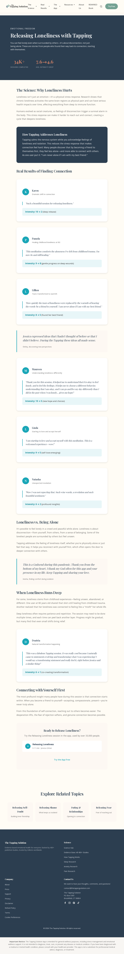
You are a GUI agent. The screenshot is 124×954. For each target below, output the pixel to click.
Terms (7, 913)
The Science (32, 6)
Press (7, 889)
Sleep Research (70, 862)
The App (57, 6)
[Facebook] (65, 903)
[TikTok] (78, 903)
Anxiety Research (70, 866)
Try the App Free (62, 759)
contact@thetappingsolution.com (77, 888)
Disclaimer (9, 903)
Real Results (45, 6)
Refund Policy (10, 908)
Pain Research (69, 871)
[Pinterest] (74, 903)
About (7, 884)
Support (8, 894)
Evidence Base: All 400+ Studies (76, 852)
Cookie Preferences (12, 917)
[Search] (101, 6)
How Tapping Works (72, 857)
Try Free (111, 6)
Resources (69, 4)
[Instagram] (69, 903)
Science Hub (69, 848)
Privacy (7, 898)
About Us (81, 6)
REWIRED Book (93, 6)
